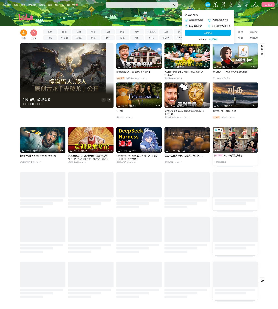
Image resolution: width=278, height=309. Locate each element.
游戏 (93, 37)
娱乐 (137, 31)
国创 (64, 31)
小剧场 (166, 37)
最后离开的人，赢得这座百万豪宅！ (133, 71)
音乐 (108, 37)
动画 (93, 31)
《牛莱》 (119, 110)
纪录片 (79, 37)
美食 (166, 31)
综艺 (79, 31)
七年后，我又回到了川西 (224, 110)
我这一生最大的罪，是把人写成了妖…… (183, 155)
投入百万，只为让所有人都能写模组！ (231, 71)
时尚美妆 (181, 37)
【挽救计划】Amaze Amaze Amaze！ (38, 155)
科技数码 (152, 31)
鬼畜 (108, 31)
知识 (137, 37)
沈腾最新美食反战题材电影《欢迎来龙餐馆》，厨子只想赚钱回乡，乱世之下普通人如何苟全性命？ (88, 158)
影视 (122, 37)
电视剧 (64, 37)
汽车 (180, 31)
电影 (50, 37)
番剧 (50, 31)
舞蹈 (122, 31)
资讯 (151, 37)
